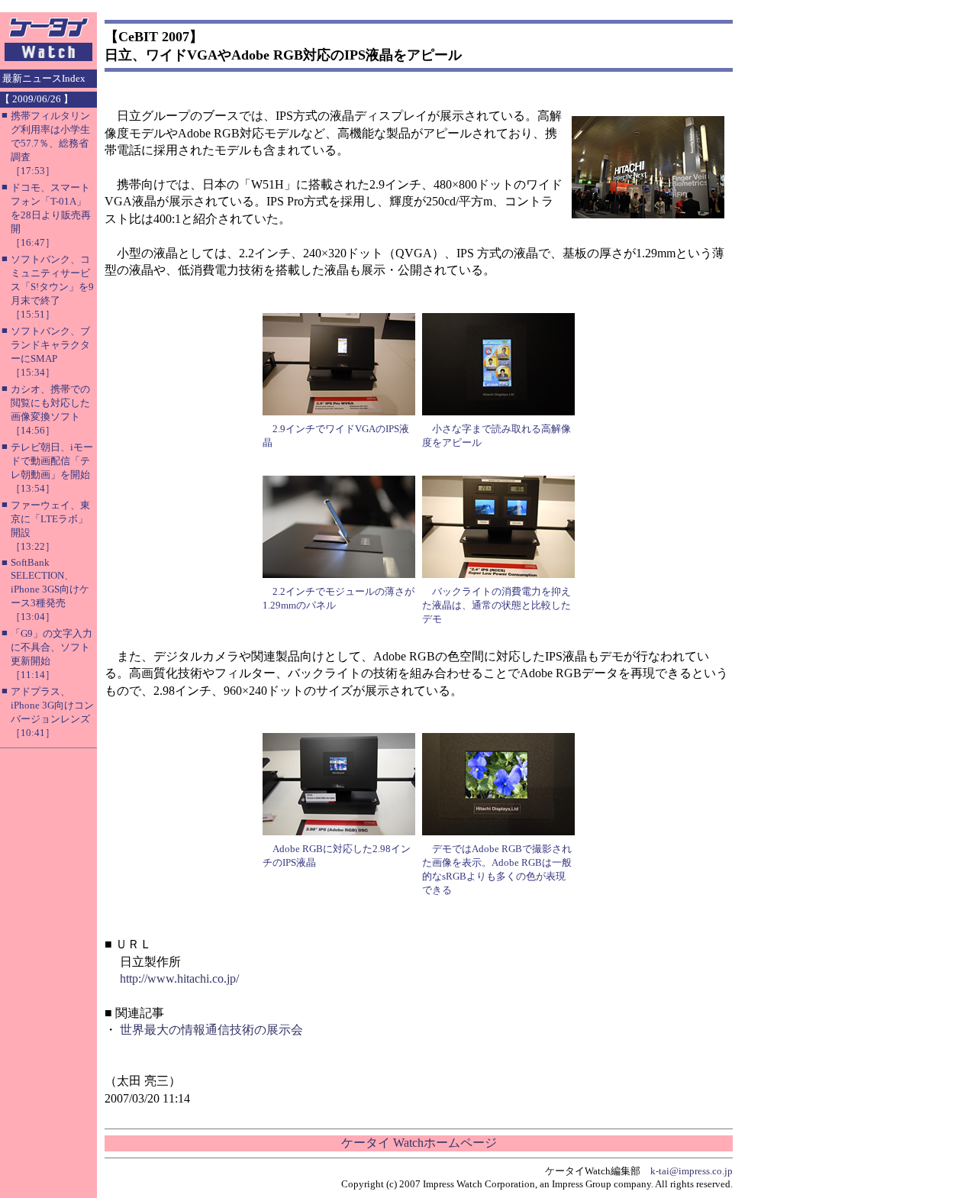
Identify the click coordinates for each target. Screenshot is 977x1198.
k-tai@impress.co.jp (691, 1171)
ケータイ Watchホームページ (419, 1142)
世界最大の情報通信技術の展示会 (211, 1029)
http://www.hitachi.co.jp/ (179, 978)
